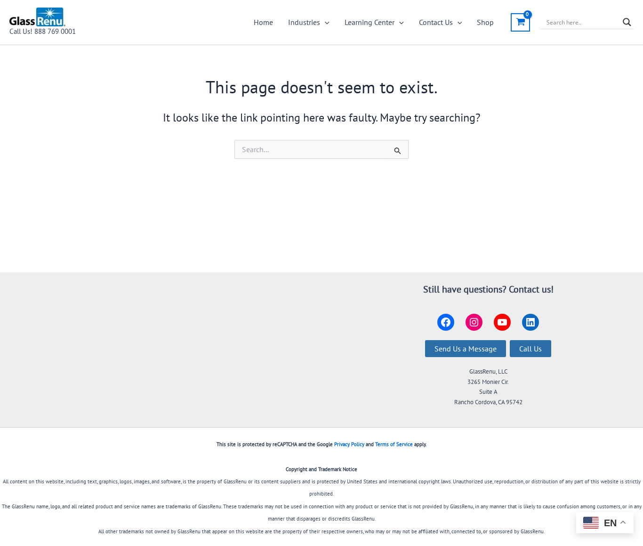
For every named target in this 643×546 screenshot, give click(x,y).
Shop (485, 22)
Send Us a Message (465, 348)
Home (263, 22)
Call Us (530, 348)
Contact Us (436, 22)
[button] (325, 22)
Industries (304, 22)
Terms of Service (394, 444)
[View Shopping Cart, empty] (520, 22)
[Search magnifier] (627, 22)
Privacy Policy (349, 444)
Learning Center (369, 22)
